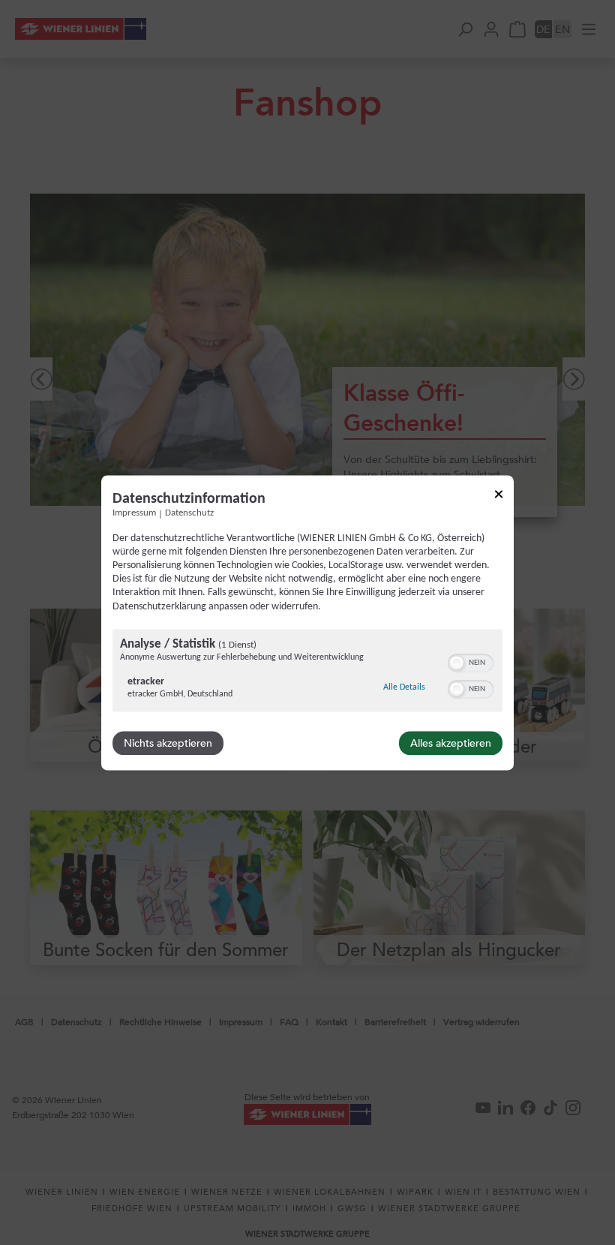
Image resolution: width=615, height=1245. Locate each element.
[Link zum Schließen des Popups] (498, 496)
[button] (457, 662)
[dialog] (307, 622)
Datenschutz (189, 513)
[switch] (470, 661)
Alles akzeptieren (450, 743)
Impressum (134, 513)
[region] (307, 672)
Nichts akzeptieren (168, 743)
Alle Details (404, 687)
